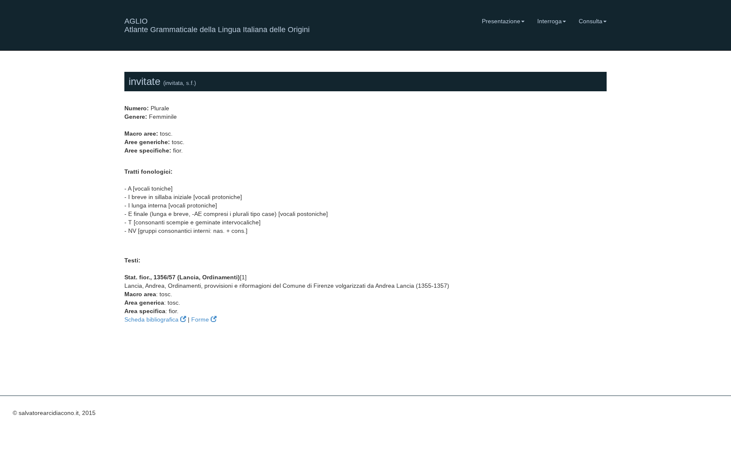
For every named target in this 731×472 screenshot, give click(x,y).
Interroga (549, 21)
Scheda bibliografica (152, 319)
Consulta (590, 21)
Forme (201, 319)
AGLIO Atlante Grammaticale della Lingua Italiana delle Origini (217, 24)
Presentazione (501, 21)
